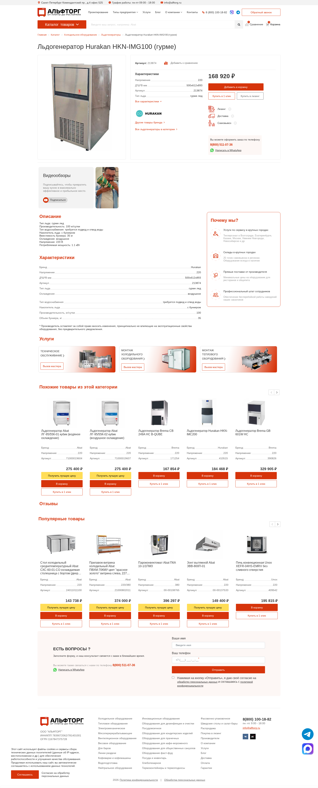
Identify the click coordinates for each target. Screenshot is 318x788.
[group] (107, 187)
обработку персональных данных (197, 681)
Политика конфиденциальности (139, 779)
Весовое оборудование (112, 743)
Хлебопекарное (151, 762)
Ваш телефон (181, 653)
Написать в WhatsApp (228, 150)
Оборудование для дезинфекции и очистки (168, 723)
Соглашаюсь (25, 774)
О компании (208, 743)
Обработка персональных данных (184, 779)
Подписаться (58, 199)
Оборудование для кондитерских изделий (167, 733)
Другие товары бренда (148, 122)
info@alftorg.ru (172, 2)
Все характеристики (147, 101)
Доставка (223, 115)
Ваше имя (179, 638)
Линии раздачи (107, 752)
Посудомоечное (151, 728)
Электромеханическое (111, 728)
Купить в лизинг (250, 96)
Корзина (274, 23)
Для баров (104, 748)
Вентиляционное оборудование (117, 738)
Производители (210, 738)
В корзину (62, 483)
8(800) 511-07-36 (221, 144)
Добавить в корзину (236, 87)
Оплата (205, 762)
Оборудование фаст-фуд (157, 752)
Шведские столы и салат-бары (219, 723)
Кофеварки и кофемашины (114, 757)
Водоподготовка (107, 762)
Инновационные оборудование (161, 718)
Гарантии (206, 767)
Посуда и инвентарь (154, 757)
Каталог (59, 24)
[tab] (39, 235)
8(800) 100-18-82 (257, 719)
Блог (203, 752)
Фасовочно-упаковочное (215, 718)
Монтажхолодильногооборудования (132, 354)
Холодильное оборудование (115, 718)
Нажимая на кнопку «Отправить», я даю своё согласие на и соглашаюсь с (216, 681)
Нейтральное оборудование (115, 767)
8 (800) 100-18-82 (216, 12)
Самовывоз (224, 123)
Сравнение (256, 24)
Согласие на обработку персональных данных (56, 774)
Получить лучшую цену (62, 475)
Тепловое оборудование (113, 723)
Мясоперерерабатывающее (115, 733)
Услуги (205, 748)
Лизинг (222, 108)
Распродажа (208, 728)
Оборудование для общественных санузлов (168, 748)
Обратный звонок (261, 12)
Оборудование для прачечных (160, 738)
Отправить (218, 669)
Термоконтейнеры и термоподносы (163, 767)
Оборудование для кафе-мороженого (165, 743)
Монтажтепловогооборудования (213, 354)
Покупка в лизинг (211, 733)
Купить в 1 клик (222, 96)
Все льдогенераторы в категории (155, 129)
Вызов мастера (52, 366)
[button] (277, 392)
